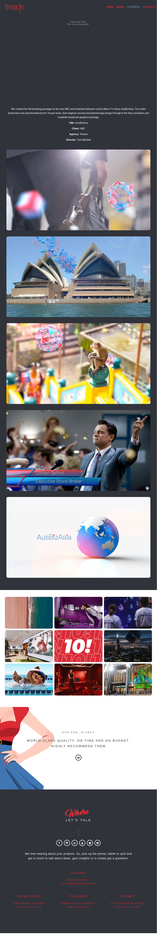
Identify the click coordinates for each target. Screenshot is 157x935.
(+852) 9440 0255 (29, 907)
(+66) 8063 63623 (78, 907)
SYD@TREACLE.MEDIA (127, 903)
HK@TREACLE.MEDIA (29, 903)
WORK (120, 7)
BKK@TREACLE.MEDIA (78, 903)
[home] (14, 7)
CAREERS (133, 7)
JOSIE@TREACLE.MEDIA (78, 883)
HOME (110, 7)
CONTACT (149, 7)
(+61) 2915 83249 (127, 907)
